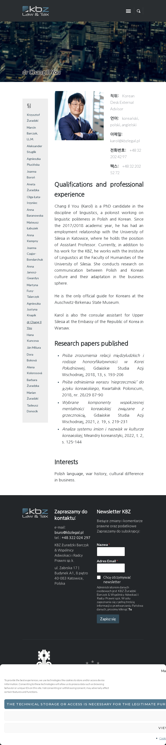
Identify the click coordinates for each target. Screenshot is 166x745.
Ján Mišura (34, 347)
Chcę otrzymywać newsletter (117, 580)
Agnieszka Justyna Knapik (34, 309)
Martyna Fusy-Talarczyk (33, 290)
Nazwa (103, 544)
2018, (91, 375)
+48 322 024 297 (76, 537)
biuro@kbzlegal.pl (68, 532)
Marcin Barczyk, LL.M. (32, 133)
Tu (130, 609)
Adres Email (107, 561)
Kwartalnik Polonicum (122, 389)
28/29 (85, 395)
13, (100, 375)
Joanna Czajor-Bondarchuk (35, 253)
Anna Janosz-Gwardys (33, 272)
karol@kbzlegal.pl (125, 140)
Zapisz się (108, 619)
